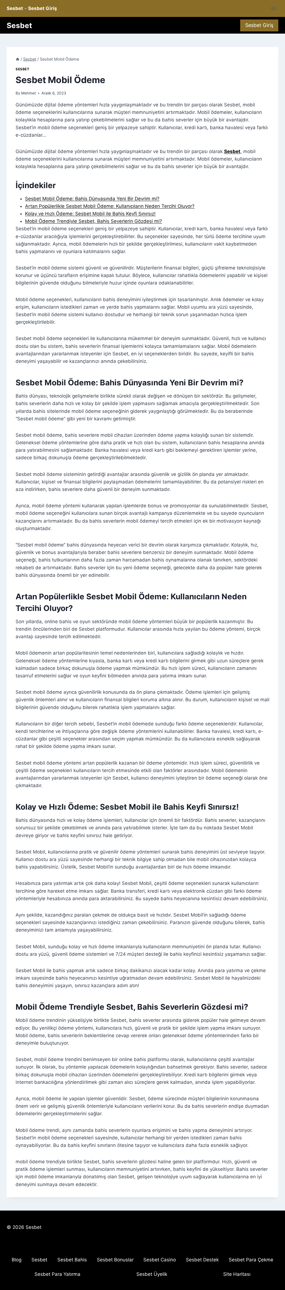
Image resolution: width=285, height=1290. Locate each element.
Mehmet (28, 93)
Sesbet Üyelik (151, 1274)
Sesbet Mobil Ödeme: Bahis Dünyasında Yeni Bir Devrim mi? (92, 198)
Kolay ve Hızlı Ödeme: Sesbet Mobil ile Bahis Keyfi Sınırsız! (90, 213)
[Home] (17, 59)
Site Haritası (236, 1274)
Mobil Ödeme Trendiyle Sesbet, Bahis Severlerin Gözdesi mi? (93, 221)
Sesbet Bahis (72, 1259)
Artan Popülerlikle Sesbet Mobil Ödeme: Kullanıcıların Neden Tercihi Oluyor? (110, 206)
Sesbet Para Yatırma (57, 1274)
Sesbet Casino (159, 1259)
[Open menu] (273, 8)
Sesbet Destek (202, 1259)
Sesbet (23, 69)
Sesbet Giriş (259, 25)
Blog (16, 1259)
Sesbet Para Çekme (251, 1259)
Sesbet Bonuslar (115, 1259)
